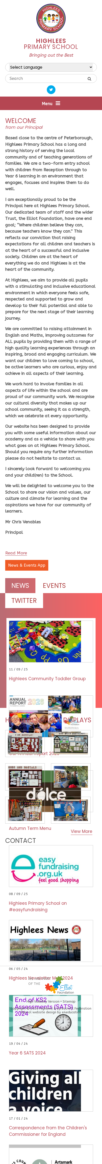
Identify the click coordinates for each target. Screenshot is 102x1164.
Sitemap (69, 1001)
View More (81, 831)
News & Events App (26, 565)
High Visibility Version (42, 1001)
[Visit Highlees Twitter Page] (51, 89)
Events (54, 585)
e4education (71, 1012)
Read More (16, 552)
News (20, 585)
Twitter (24, 600)
